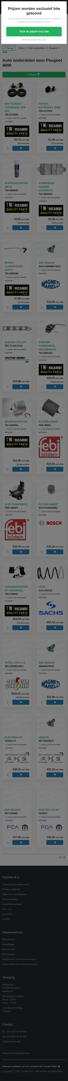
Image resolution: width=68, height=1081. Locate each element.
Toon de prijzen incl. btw (34, 39)
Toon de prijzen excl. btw (34, 31)
